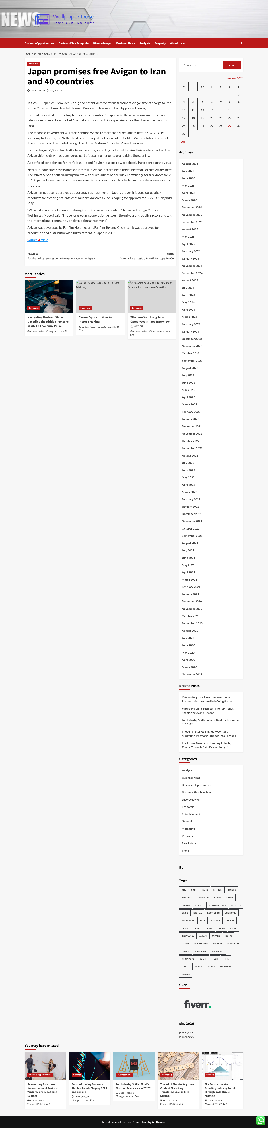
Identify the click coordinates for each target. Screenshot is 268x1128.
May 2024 (188, 302)
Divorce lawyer (102, 43)
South (203, 958)
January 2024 (190, 331)
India (233, 928)
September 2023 (192, 360)
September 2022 (192, 448)
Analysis (144, 43)
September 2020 (192, 623)
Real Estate (189, 843)
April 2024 (188, 309)
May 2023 (188, 389)
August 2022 (190, 455)
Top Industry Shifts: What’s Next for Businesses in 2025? (211, 722)
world (186, 974)
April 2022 (188, 484)
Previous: (61, 256)
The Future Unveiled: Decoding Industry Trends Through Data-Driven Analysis (207, 745)
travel (199, 966)
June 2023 (188, 382)
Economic (34, 63)
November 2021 (192, 521)
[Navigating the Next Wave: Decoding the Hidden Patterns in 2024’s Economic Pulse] (49, 296)
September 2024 (192, 273)
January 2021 (190, 594)
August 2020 (190, 630)
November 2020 (192, 608)
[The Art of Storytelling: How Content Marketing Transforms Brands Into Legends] (178, 1066)
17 (183, 117)
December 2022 (192, 426)
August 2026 (190, 163)
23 (238, 117)
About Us (176, 43)
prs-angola (186, 1032)
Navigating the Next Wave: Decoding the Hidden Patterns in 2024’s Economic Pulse (48, 321)
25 (193, 125)
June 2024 (188, 295)
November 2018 (192, 674)
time (226, 958)
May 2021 (188, 565)
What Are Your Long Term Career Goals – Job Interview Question (150, 321)
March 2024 (189, 316)
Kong (228, 935)
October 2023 (190, 353)
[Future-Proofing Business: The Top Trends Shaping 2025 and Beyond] (89, 1066)
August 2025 (190, 229)
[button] (241, 43)
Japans (216, 935)
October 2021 (190, 528)
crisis (185, 912)
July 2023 (188, 375)
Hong (197, 928)
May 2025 (188, 236)
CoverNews (140, 1122)
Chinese (199, 905)
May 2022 (188, 477)
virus (211, 966)
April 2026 (188, 192)
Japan (203, 935)
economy (230, 912)
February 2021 (191, 586)
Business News (125, 43)
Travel (186, 850)
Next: (147, 256)
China (229, 897)
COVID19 (236, 905)
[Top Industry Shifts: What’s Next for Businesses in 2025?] (134, 1066)
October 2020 (190, 616)
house (209, 928)
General (187, 821)
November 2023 (192, 346)
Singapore (188, 958)
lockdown (201, 943)
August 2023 (190, 368)
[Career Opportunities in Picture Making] (100, 296)
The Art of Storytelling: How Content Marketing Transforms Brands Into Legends (209, 733)
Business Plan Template (74, 43)
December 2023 (192, 338)
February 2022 (191, 499)
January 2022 (190, 506)
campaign (203, 897)
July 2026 (188, 171)
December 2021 (192, 513)
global (230, 920)
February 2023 (191, 411)
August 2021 (190, 543)
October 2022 (190, 441)
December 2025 (192, 207)
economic (213, 912)
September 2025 (192, 222)
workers (225, 966)
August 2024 (190, 280)
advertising (189, 890)
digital (197, 912)
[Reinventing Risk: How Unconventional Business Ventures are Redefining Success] (45, 1066)
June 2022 (188, 470)
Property (160, 43)
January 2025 (190, 258)
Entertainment (191, 814)
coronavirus (217, 905)
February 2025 (191, 251)
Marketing (188, 828)
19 (202, 117)
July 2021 (188, 550)
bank (205, 890)
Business (187, 897)
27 (211, 125)
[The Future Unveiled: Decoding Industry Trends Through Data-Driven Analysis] (222, 1066)
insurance (188, 935)
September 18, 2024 (110, 327)
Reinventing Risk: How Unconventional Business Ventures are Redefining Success (208, 699)
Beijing (217, 890)
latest (185, 943)
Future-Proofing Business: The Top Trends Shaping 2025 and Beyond (208, 710)
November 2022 (192, 433)
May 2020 (188, 652)
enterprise (188, 920)
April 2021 (188, 572)
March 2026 (189, 200)
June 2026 (188, 178)
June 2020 (188, 645)
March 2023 (189, 404)
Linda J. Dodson (38, 90)
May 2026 (188, 185)
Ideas (221, 928)
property (218, 951)
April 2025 (188, 244)
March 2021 (189, 579)
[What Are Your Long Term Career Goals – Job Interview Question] (152, 296)
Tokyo (185, 966)
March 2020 (189, 667)
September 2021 (192, 535)
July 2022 (188, 462)
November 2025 (192, 214)
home (185, 928)
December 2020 (192, 601)
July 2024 (188, 287)
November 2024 (192, 265)
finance (215, 920)
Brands (231, 890)
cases (217, 897)
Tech (215, 958)
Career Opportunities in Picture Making (95, 319)
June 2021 (188, 557)
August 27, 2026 (56, 331)
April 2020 (188, 659)
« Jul (182, 141)
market (217, 943)
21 (220, 117)
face (202, 920)
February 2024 (191, 324)
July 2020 (188, 638)
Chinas (186, 905)
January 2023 (190, 419)
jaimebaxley (186, 1036)
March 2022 (189, 492)
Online (186, 951)
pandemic (201, 951)
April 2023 (188, 397)
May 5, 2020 (56, 90)
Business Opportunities (39, 43)
